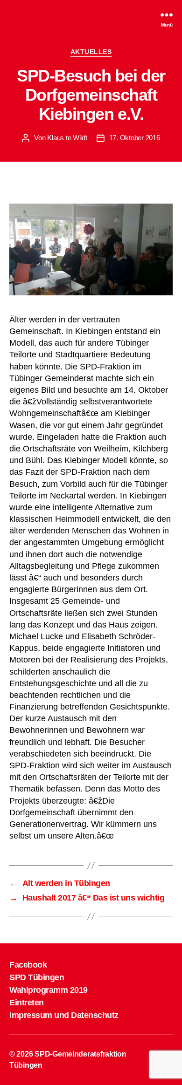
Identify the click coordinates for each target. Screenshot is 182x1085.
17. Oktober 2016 (134, 138)
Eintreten (26, 1002)
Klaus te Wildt (67, 138)
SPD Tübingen (36, 977)
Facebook (28, 964)
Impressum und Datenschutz (64, 1015)
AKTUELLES (91, 51)
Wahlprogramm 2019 (48, 990)
